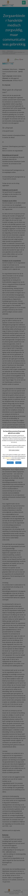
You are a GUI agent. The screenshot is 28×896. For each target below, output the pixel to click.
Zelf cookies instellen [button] (14, 450)
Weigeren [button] (18, 462)
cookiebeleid (8, 457)
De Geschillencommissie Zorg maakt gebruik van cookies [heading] (14, 432)
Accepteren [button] (10, 462)
